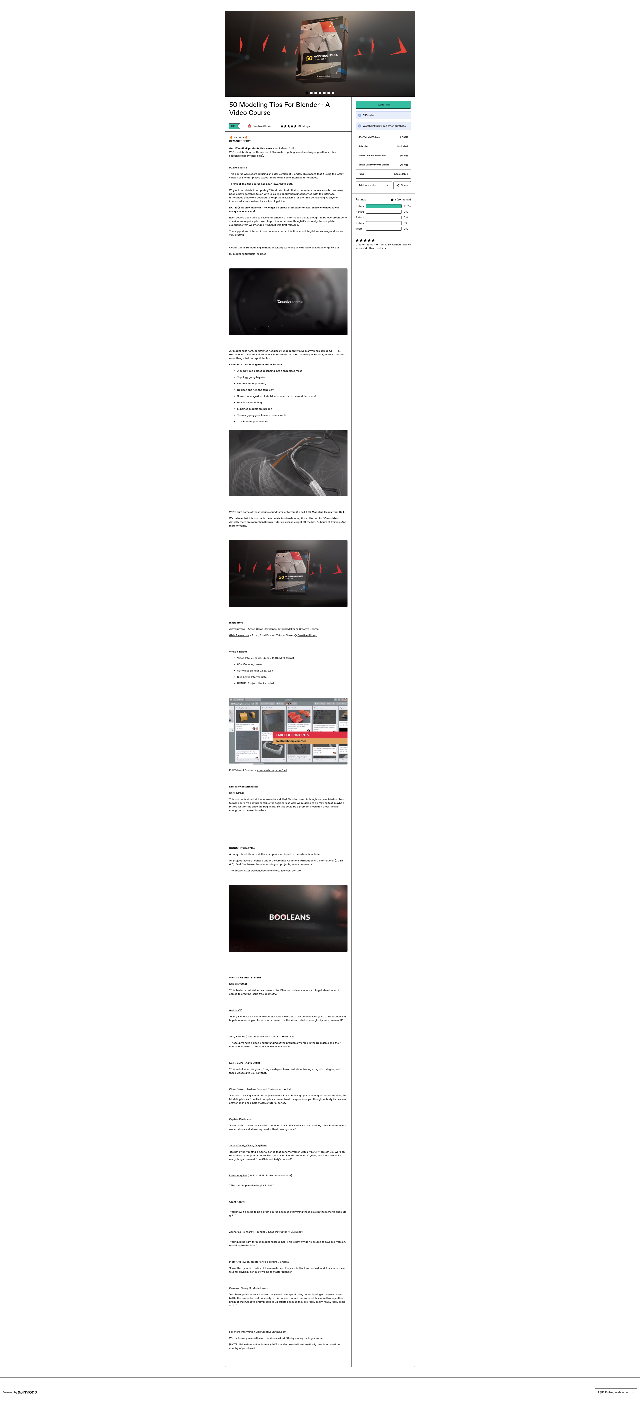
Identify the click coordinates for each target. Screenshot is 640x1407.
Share (404, 185)
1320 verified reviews (398, 244)
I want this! (383, 104)
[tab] (307, 92)
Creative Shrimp (262, 126)
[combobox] (374, 185)
